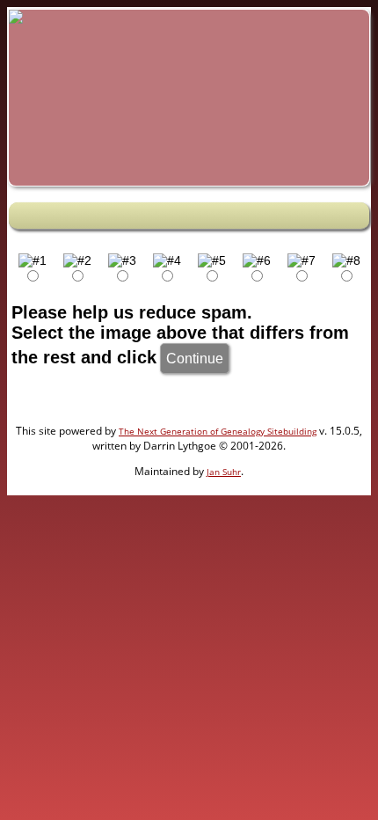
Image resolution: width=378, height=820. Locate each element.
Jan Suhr (224, 471)
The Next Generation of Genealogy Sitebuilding (217, 431)
